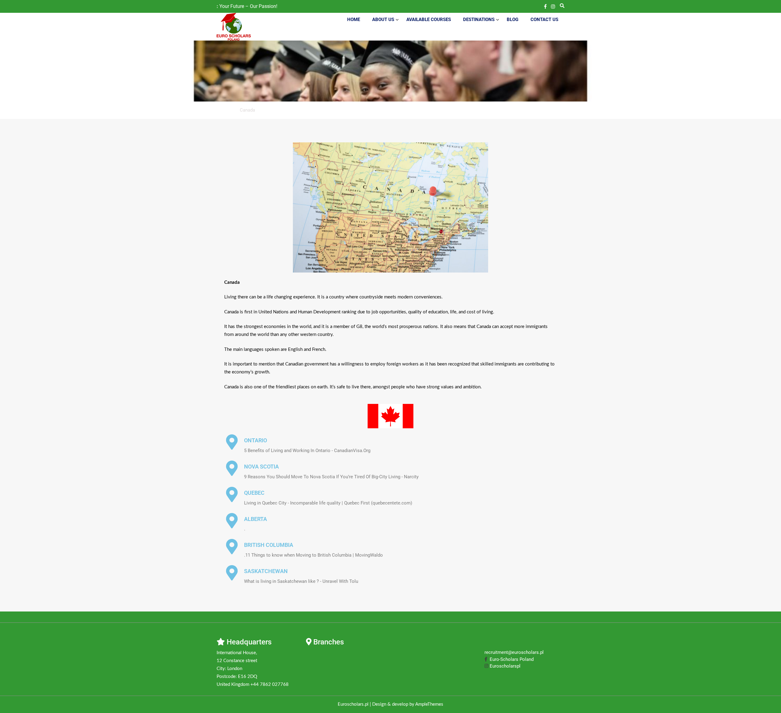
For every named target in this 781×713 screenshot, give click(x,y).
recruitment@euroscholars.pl (514, 652)
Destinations (479, 19)
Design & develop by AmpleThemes (407, 704)
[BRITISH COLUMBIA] (231, 546)
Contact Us (544, 19)
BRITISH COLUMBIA (268, 545)
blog (512, 19)
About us (383, 19)
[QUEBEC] (231, 494)
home (353, 19)
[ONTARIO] (231, 442)
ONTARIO (255, 440)
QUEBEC (254, 493)
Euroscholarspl (504, 666)
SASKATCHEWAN (266, 571)
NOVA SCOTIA (261, 466)
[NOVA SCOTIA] (231, 468)
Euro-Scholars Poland (510, 659)
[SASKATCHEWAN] (231, 572)
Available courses (428, 19)
